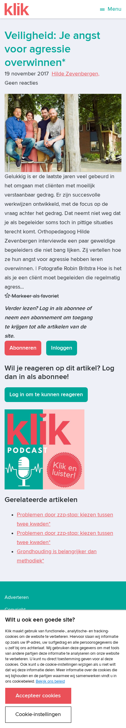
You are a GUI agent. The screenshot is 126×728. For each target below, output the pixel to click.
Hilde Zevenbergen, (75, 74)
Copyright (15, 610)
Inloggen (61, 348)
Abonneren (22, 348)
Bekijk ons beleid (50, 681)
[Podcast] (44, 449)
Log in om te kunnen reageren (46, 394)
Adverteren (17, 597)
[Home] (17, 9)
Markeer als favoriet (34, 296)
